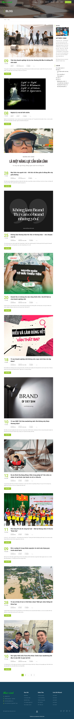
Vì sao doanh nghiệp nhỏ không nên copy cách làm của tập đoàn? (31, 360)
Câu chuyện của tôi (20, 66)
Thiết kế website (41, 695)
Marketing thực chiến (22, 240)
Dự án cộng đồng (60, 74)
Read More (7, 73)
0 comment (28, 66)
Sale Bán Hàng (26, 700)
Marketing (26, 695)
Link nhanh (55, 695)
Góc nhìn (20, 534)
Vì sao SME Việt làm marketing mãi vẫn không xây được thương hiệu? (30, 422)
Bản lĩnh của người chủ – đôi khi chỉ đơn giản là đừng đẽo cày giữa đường (32, 174)
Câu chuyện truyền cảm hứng (62, 71)
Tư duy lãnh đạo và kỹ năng (62, 83)
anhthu (12, 66)
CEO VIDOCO (40, 702)
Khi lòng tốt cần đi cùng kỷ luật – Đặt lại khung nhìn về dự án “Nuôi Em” (32, 530)
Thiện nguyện (59, 76)
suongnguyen (13, 178)
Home (5, 19)
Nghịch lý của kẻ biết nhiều (20, 112)
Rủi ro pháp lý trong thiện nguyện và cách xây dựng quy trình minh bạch (30, 549)
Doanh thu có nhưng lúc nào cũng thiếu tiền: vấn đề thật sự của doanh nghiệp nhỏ (31, 298)
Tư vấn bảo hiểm (27, 697)
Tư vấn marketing (41, 697)
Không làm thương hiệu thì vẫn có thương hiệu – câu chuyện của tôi (31, 236)
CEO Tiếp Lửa (40, 704)
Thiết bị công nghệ (41, 700)
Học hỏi (18, 116)
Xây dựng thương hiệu (22, 427)
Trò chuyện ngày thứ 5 (28, 702)
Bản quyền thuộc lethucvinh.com (9, 711)
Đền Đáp (57, 69)
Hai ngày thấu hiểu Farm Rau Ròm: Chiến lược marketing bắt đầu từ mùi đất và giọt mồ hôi (31, 657)
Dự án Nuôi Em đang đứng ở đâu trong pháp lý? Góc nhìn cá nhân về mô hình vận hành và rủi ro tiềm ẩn (31, 476)
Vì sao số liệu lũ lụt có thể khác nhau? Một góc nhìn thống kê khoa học (31, 603)
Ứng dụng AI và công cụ (61, 84)
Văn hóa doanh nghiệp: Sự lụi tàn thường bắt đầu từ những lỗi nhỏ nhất (32, 61)
